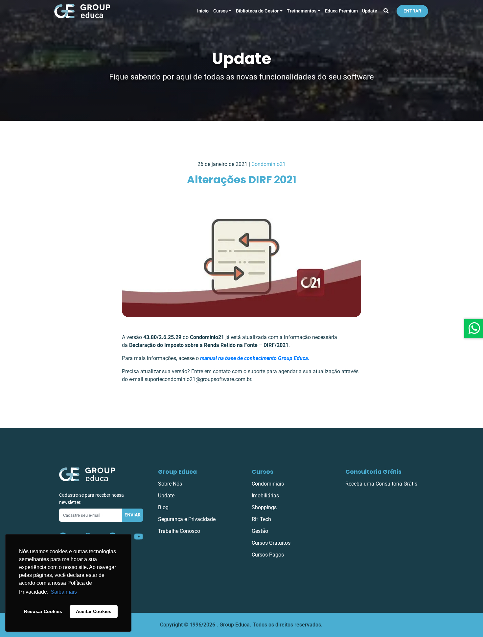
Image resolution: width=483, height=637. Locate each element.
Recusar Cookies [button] (43, 611)
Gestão (260, 531)
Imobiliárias (265, 495)
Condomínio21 (268, 164)
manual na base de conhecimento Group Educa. (255, 358)
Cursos (220, 11)
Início (203, 11)
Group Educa (177, 472)
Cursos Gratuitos (271, 543)
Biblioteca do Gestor (257, 11)
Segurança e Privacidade (187, 519)
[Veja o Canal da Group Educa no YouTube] (138, 536)
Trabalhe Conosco (179, 531)
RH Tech (261, 519)
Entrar (412, 11)
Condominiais (268, 484)
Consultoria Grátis (373, 472)
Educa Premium (341, 11)
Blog (163, 507)
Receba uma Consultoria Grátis (381, 484)
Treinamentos (301, 11)
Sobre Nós (170, 484)
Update (369, 11)
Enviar (133, 515)
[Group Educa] (87, 474)
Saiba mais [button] (64, 592)
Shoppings (264, 507)
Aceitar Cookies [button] (93, 611)
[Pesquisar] (386, 11)
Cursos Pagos (268, 555)
